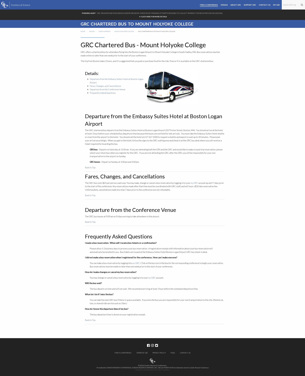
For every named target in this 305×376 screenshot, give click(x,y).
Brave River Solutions (162, 370)
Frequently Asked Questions (103, 93)
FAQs (173, 353)
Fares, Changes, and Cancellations (105, 86)
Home (83, 31)
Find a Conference (123, 353)
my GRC (194, 183)
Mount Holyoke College (124, 31)
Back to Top (90, 167)
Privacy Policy (159, 353)
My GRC (276, 5)
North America (104, 31)
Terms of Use (142, 353)
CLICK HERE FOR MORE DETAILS (154, 17)
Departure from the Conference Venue (107, 89)
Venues (92, 31)
